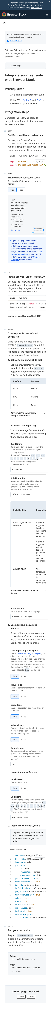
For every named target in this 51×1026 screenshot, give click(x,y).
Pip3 (39, 100)
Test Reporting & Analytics (29, 653)
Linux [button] (12, 156)
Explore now (36, 7)
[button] (12, 190)
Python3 (27, 100)
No (32, 997)
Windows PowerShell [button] (28, 156)
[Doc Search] (40, 14)
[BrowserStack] (14, 14)
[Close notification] (49, 1)
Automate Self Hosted (14, 50)
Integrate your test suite (24, 53)
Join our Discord (16, 41)
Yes (22, 997)
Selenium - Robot (12, 56)
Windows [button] (23, 298)
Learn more (15, 230)
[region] (27, 163)
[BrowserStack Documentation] (6, 23)
